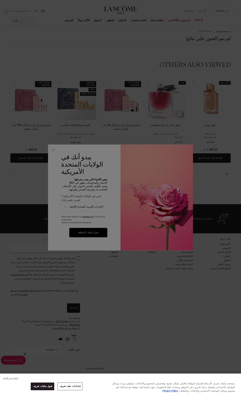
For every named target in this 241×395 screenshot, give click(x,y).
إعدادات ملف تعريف (69, 386)
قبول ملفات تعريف (42, 386)
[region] (120, 384)
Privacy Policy (170, 391)
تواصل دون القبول (10, 378)
